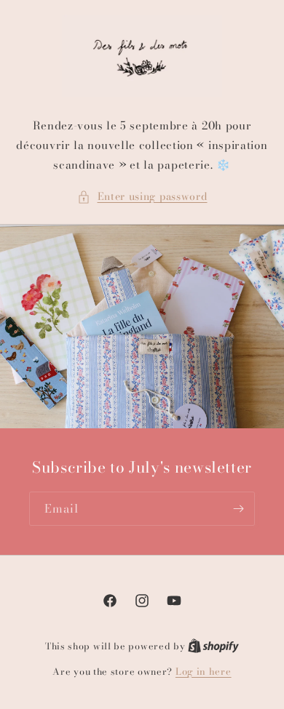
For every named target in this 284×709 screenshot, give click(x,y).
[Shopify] (213, 645)
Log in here (203, 671)
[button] (142, 197)
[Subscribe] (238, 509)
